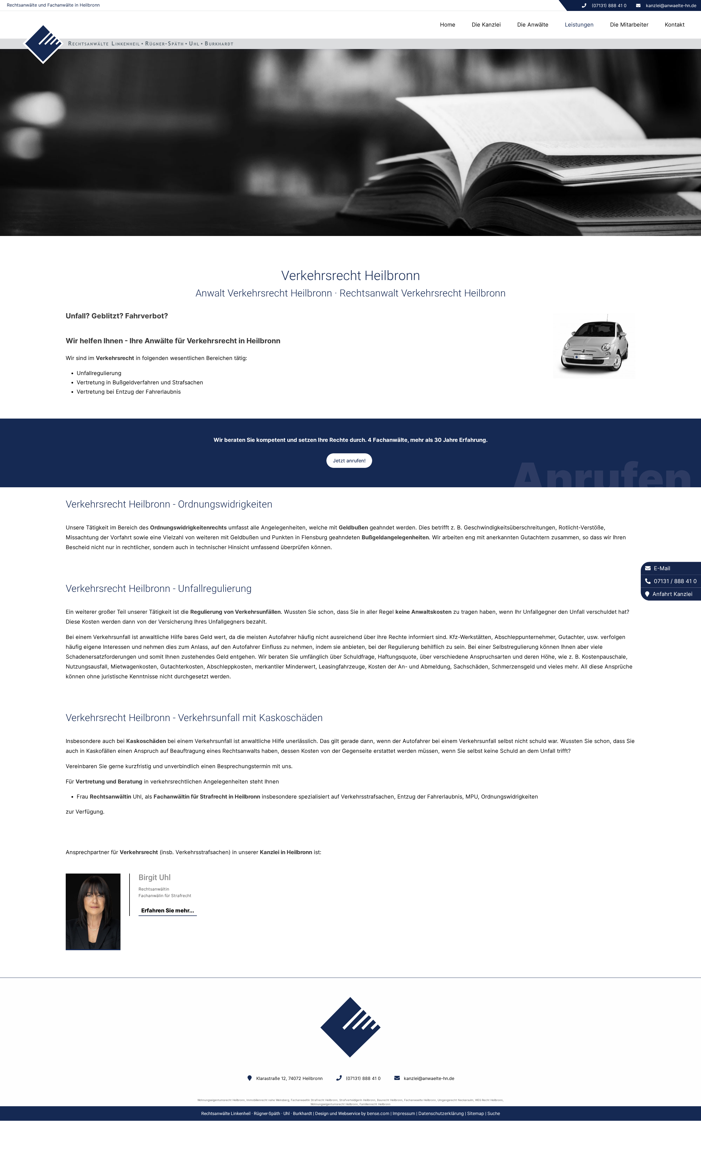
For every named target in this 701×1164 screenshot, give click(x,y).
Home (447, 24)
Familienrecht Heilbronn (375, 1104)
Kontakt (675, 24)
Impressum (404, 1113)
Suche (493, 1113)
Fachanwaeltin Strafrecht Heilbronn (314, 1100)
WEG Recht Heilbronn (489, 1100)
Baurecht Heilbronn (390, 1100)
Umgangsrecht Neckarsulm (455, 1100)
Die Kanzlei (486, 24)
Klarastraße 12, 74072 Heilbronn (289, 1078)
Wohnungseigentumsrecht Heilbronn (221, 1100)
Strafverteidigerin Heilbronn (357, 1100)
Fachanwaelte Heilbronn (420, 1100)
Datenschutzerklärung (441, 1113)
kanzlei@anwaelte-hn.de (671, 5)
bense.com (378, 1113)
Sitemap (475, 1113)
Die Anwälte (532, 24)
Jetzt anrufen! (349, 460)
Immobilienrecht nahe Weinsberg (267, 1100)
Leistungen (579, 24)
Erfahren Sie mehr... (167, 910)
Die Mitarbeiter (629, 24)
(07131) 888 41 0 (363, 1078)
